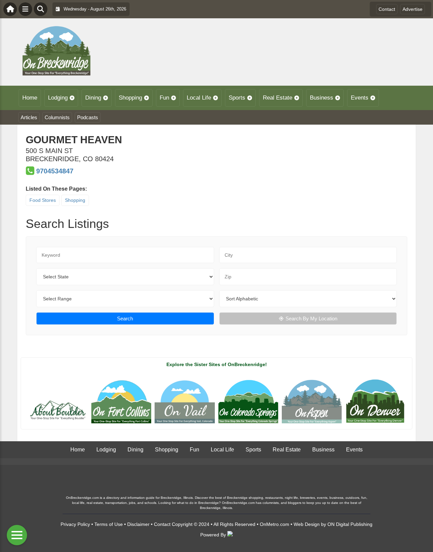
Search (125, 318)
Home (29, 97)
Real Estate (277, 97)
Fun (164, 97)
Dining (93, 97)
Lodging (58, 97)
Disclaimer (138, 524)
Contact (387, 9)
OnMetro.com (274, 524)
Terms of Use (108, 524)
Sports (237, 97)
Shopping (130, 97)
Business (321, 97)
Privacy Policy (75, 524)
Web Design (307, 524)
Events (359, 97)
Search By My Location (311, 318)
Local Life (199, 97)
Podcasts (87, 117)
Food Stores (42, 200)
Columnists (57, 117)
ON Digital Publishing (349, 524)
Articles (29, 117)
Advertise (413, 9)
